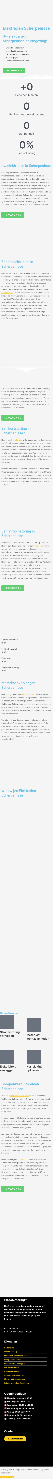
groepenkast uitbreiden (19, 1095)
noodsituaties (7, 292)
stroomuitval (38, 546)
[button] (26, 16)
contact (21, 1159)
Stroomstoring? (15, 1300)
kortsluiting (16, 440)
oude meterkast (27, 694)
